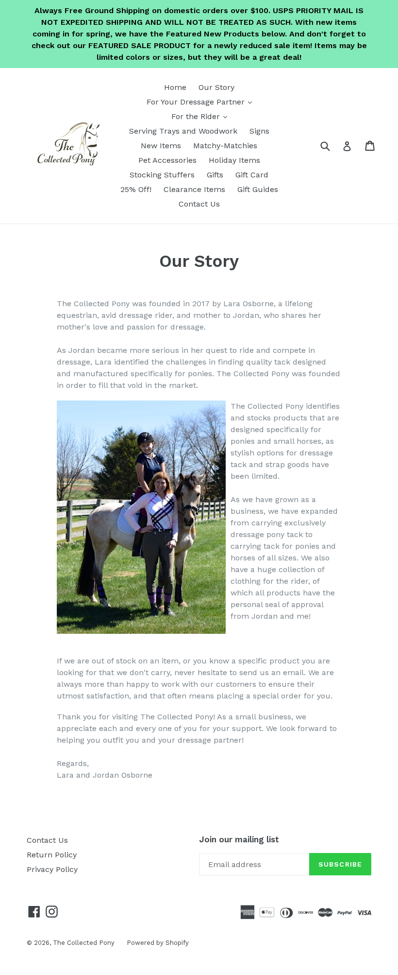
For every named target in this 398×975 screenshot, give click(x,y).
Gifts (215, 174)
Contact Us (199, 204)
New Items (161, 145)
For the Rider (201, 116)
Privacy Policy (52, 869)
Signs (259, 131)
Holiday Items (234, 160)
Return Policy (52, 854)
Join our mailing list (239, 839)
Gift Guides (257, 189)
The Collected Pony (84, 942)
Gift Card (251, 174)
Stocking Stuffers (162, 174)
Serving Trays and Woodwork (183, 131)
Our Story (216, 87)
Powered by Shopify (158, 942)
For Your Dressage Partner (202, 101)
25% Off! (135, 189)
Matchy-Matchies (225, 145)
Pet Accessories (167, 160)
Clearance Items (194, 189)
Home (175, 87)
